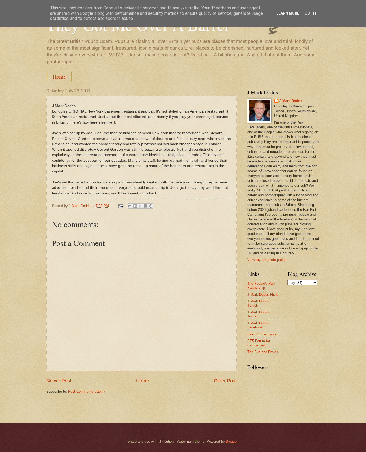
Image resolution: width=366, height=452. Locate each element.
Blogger (231, 441)
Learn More (287, 13)
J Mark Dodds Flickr (263, 294)
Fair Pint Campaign (262, 334)
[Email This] (130, 206)
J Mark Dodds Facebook (258, 325)
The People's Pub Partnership (261, 285)
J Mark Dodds (290, 101)
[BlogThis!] (135, 206)
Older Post (225, 381)
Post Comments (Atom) (86, 391)
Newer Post (58, 381)
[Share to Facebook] (145, 206)
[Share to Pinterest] (150, 206)
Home (59, 76)
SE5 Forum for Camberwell (258, 343)
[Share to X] (140, 206)
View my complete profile (266, 260)
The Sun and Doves (262, 352)
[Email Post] (120, 206)
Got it (311, 13)
